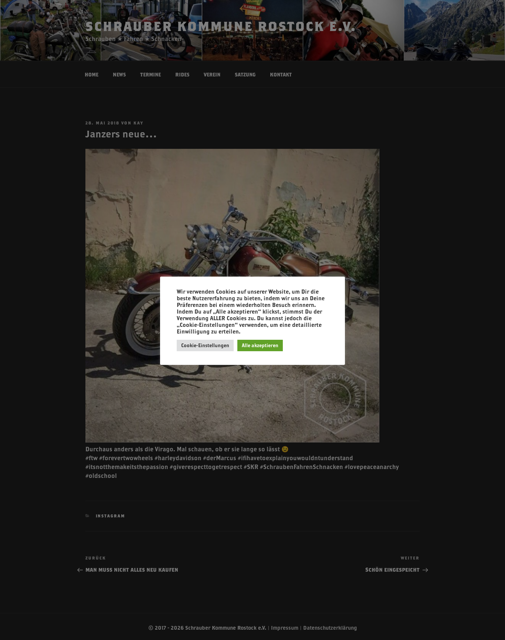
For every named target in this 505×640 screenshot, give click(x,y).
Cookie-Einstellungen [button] (205, 345)
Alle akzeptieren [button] (260, 345)
